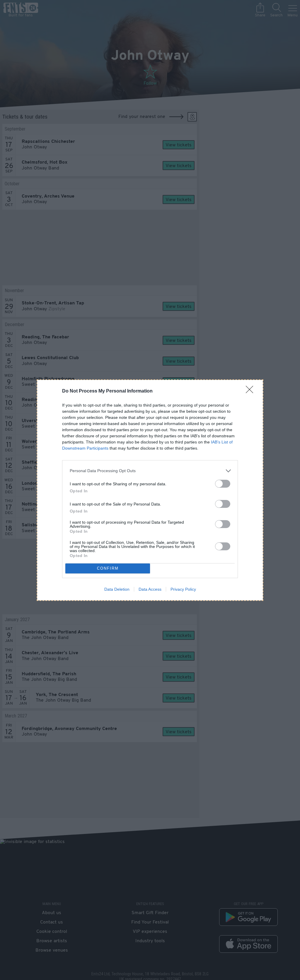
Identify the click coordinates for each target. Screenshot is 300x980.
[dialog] (150, 490)
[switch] (222, 484)
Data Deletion (116, 589)
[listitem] (150, 471)
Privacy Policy (183, 589)
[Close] (251, 391)
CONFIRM (108, 568)
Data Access (150, 589)
